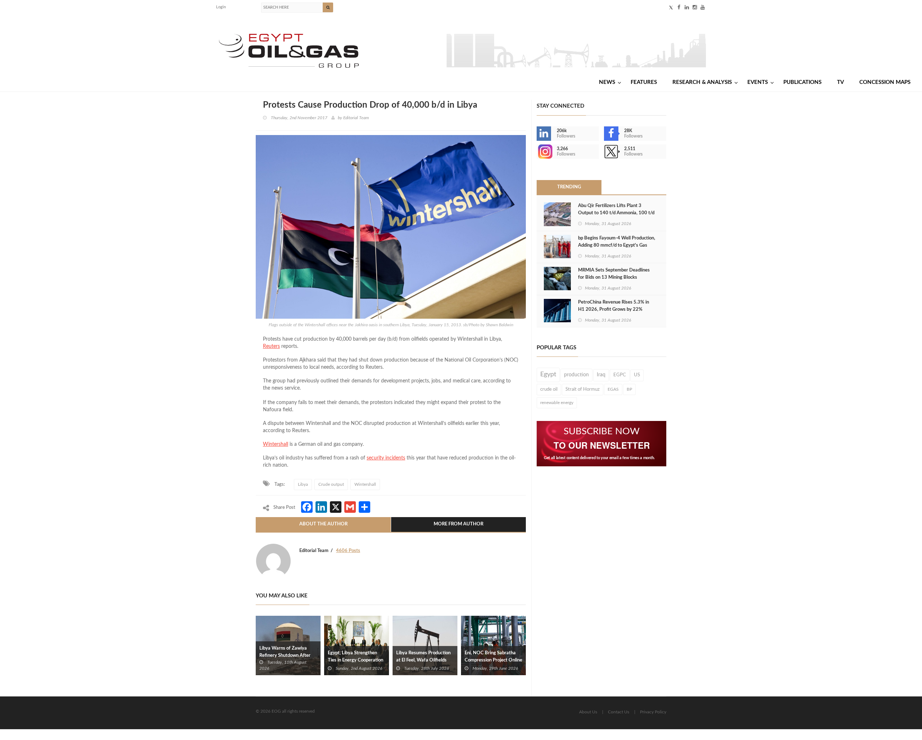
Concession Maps (884, 82)
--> (537, 151)
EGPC (619, 374)
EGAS (613, 389)
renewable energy (556, 402)
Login (221, 7)
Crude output (331, 484)
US (637, 375)
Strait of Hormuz (582, 389)
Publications (802, 82)
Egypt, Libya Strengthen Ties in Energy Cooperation (355, 657)
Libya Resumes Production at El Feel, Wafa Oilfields (423, 657)
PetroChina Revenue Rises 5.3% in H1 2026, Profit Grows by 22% (613, 306)
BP (629, 389)
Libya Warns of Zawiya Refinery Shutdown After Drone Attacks (284, 655)
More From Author (458, 524)
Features (644, 82)
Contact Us (618, 712)
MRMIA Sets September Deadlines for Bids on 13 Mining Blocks (614, 274)
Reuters (271, 346)
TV (840, 82)
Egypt (548, 374)
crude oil (549, 389)
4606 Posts (348, 550)
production (576, 374)
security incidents (386, 458)
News (607, 82)
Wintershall (275, 444)
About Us (588, 712)
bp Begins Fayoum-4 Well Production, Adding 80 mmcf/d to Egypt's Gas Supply (616, 245)
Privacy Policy (653, 712)
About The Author (323, 524)
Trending (569, 187)
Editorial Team (356, 118)
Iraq (601, 374)
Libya (303, 484)
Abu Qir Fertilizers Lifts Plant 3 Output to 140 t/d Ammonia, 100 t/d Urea (616, 213)
